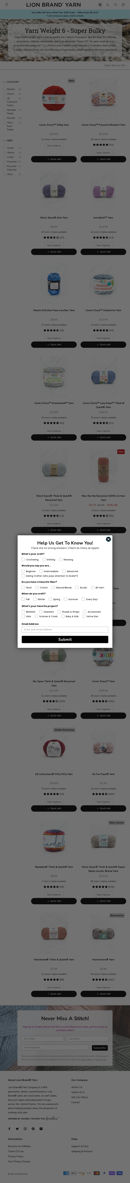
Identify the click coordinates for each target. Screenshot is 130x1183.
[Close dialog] (108, 539)
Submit (65, 639)
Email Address (30, 624)
